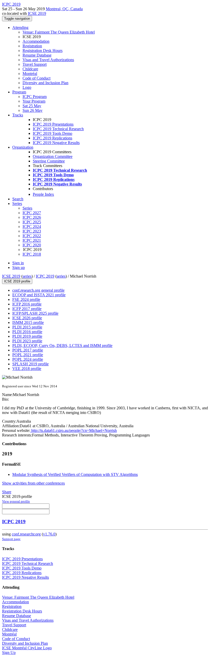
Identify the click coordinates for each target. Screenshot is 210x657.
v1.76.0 (49, 534)
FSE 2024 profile (26, 299)
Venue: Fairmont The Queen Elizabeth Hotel (59, 32)
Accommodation (36, 41)
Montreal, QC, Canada (64, 9)
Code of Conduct (36, 78)
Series (27, 208)
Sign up (18, 267)
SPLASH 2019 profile (30, 364)
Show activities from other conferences (33, 483)
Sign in (18, 263)
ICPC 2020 (32, 245)
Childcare (30, 69)
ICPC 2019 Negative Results (56, 142)
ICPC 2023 (32, 231)
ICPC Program (35, 96)
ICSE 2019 (37, 13)
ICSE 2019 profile (17, 281)
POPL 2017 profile (27, 350)
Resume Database (37, 55)
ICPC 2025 (32, 222)
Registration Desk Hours (42, 50)
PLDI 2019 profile (27, 336)
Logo (27, 87)
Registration (32, 46)
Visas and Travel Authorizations (48, 60)
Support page (11, 539)
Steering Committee (49, 161)
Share (6, 492)
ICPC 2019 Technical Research (58, 129)
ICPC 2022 (32, 236)
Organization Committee (52, 156)
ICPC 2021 (32, 240)
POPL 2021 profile (27, 355)
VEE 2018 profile (26, 368)
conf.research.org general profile (38, 290)
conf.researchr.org (26, 534)
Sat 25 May (32, 106)
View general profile (16, 501)
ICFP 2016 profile (26, 304)
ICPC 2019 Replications (52, 138)
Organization (22, 147)
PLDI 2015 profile (27, 327)
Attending (20, 27)
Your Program (34, 101)
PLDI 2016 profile (27, 332)
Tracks (17, 115)
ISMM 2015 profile (28, 322)
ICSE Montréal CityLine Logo (27, 648)
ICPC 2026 (32, 217)
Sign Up (9, 652)
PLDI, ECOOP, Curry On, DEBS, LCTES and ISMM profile (62, 345)
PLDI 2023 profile (27, 341)
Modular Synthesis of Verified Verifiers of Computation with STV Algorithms (75, 474)
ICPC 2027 (32, 213)
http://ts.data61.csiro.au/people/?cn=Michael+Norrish (73, 430)
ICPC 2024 (32, 226)
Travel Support (35, 64)
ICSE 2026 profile (27, 318)
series (27, 276)
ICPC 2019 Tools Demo (52, 133)
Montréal (30, 73)
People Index (43, 194)
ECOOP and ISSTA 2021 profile (39, 295)
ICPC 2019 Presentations (53, 124)
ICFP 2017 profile (26, 308)
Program (19, 92)
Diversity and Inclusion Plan (45, 83)
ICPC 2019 (45, 276)
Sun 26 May (33, 110)
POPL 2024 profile (27, 359)
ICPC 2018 (32, 254)
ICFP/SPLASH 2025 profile (35, 313)
